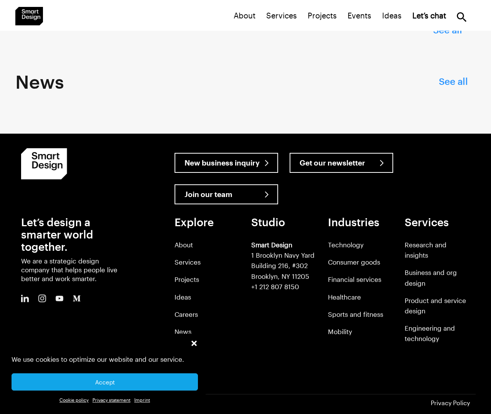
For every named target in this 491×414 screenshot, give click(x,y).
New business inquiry (222, 162)
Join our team (208, 194)
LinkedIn (25, 298)
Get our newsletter (332, 162)
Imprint (142, 399)
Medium (77, 298)
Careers (186, 314)
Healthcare (344, 297)
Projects (322, 15)
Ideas (392, 15)
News (183, 331)
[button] (194, 343)
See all (453, 81)
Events (359, 15)
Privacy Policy (450, 402)
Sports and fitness (355, 314)
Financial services (354, 279)
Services (281, 15)
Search (461, 17)
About (244, 15)
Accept (105, 382)
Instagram (42, 298)
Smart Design (29, 16)
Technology (346, 244)
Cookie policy (74, 399)
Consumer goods (354, 262)
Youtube (59, 298)
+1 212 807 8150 (275, 286)
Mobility (340, 331)
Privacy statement (111, 399)
